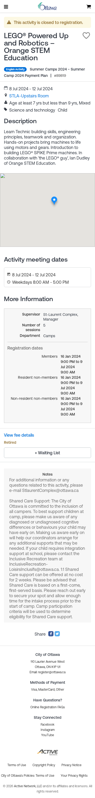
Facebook (47, 724)
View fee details (19, 435)
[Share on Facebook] (51, 635)
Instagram (48, 730)
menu (6, 6)
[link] (29, 95)
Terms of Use (45, 775)
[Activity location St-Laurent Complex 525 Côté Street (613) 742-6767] (54, 197)
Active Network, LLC (28, 786)
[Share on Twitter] (57, 635)
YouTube (47, 735)
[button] (86, 35)
